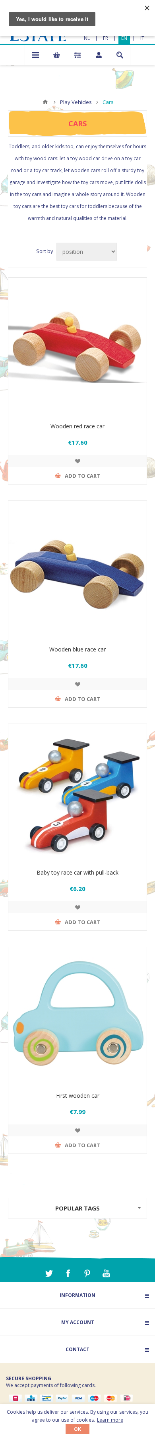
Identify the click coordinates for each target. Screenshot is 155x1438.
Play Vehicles (76, 102)
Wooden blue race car (77, 649)
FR (105, 38)
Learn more (110, 1419)
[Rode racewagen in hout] (77, 347)
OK (77, 1429)
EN (124, 38)
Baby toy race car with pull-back (77, 872)
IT (142, 38)
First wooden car (77, 1095)
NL (87, 38)
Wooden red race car (77, 426)
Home (45, 102)
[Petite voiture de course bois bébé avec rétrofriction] (77, 793)
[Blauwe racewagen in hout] (77, 570)
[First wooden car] (77, 1016)
